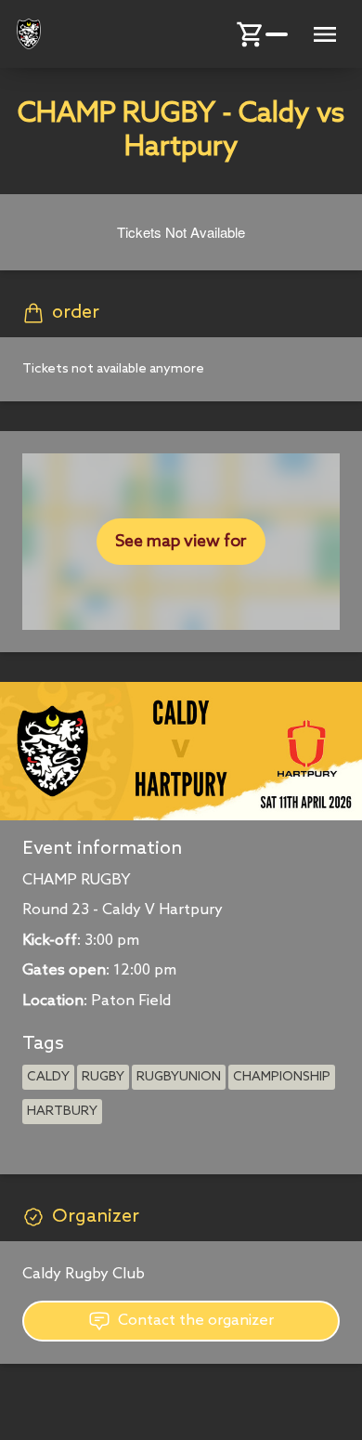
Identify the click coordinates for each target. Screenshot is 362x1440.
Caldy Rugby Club (83, 1274)
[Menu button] (325, 34)
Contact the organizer (196, 1320)
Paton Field (131, 1001)
